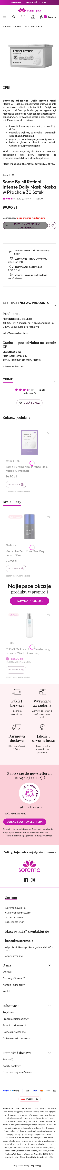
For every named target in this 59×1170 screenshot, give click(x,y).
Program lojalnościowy (16, 1018)
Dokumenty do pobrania (16, 1038)
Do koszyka (14, 484)
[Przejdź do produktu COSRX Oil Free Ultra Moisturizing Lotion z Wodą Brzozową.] (29, 625)
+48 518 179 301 (14, 956)
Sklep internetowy (26, 1165)
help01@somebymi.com (16, 333)
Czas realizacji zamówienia (17, 1072)
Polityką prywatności (43, 835)
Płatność (8, 1059)
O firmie (7, 971)
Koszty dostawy (12, 1066)
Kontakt (7, 991)
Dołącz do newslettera (25, 821)
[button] (5, 17)
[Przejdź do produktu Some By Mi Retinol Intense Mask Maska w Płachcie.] (29, 442)
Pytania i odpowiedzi (14, 1025)
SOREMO (7, 26)
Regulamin (37, 829)
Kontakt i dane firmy (14, 984)
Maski (18, 26)
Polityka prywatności (14, 1031)
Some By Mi (8, 175)
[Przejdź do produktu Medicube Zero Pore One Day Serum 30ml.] (29, 527)
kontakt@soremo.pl (19, 941)
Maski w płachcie (33, 26)
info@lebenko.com (13, 366)
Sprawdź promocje (29, 601)
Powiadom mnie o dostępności (27, 225)
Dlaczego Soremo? (14, 978)
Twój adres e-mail (14, 813)
